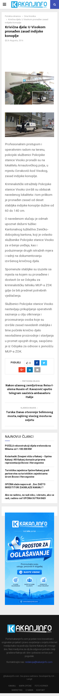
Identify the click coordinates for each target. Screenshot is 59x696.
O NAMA (29, 690)
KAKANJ (12, 686)
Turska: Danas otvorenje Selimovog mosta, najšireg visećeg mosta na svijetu (29, 416)
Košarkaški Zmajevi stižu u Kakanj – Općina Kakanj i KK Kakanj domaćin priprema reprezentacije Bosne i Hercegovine (28, 459)
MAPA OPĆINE (25, 686)
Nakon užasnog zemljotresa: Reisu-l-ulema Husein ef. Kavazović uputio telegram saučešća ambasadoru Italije (29, 391)
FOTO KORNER (41, 686)
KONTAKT (40, 690)
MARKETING (17, 690)
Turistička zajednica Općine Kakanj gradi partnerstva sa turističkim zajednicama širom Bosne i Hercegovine (27, 473)
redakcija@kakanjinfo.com (38, 662)
